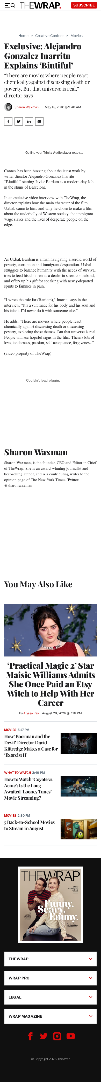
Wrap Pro (19, 978)
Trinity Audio (52, 152)
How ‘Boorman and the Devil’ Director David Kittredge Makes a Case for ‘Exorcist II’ (30, 745)
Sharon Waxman (27, 107)
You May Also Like (38, 583)
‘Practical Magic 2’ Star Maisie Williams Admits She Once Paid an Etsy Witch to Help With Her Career (50, 684)
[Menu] (10, 5)
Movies (76, 35)
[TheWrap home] (40, 5)
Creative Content (49, 35)
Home (23, 35)
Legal (15, 997)
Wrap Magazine (25, 1016)
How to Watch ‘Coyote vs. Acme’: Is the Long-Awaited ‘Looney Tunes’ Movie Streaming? (28, 788)
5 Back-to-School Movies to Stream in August (29, 825)
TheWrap (18, 958)
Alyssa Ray (31, 713)
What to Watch (17, 773)
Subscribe (84, 5)
